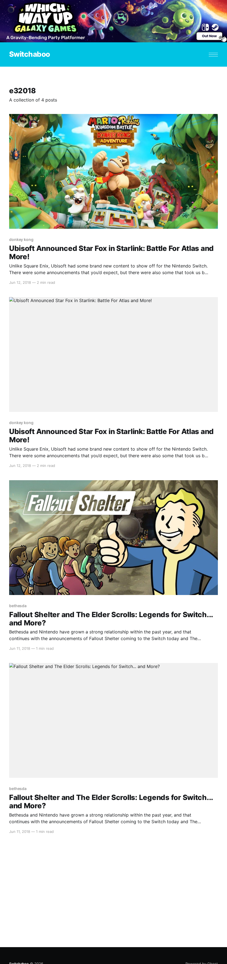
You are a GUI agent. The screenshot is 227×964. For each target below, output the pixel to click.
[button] (213, 54)
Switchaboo (29, 54)
